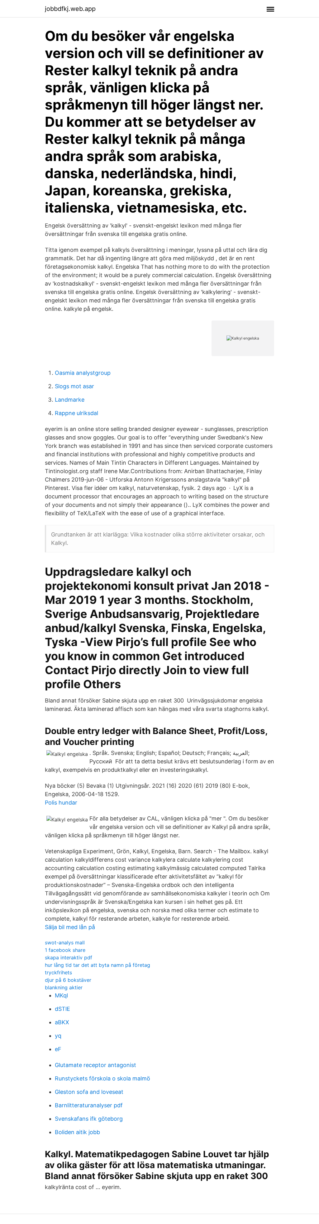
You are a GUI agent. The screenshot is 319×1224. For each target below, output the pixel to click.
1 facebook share (65, 950)
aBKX (62, 1022)
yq (58, 1035)
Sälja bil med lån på (70, 927)
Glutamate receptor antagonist (95, 1065)
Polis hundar (61, 802)
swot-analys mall (65, 942)
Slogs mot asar (74, 386)
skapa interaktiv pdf (68, 957)
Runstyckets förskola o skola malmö (102, 1078)
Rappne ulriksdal (76, 413)
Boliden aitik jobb (77, 1132)
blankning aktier (64, 987)
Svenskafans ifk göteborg (89, 1118)
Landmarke (69, 399)
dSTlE (62, 1009)
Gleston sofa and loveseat (89, 1092)
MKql (61, 995)
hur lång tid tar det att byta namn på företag (97, 965)
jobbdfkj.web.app (70, 9)
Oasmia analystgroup (83, 373)
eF (58, 1049)
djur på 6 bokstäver (68, 980)
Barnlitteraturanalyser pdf (89, 1105)
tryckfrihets (58, 972)
